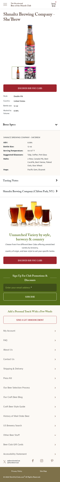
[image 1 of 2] (18, 73)
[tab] (30, 125)
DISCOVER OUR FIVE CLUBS (30, 261)
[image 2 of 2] (30, 73)
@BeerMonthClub (13, 461)
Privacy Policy (16, 471)
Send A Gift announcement (30, 320)
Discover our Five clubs (30, 88)
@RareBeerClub (13, 463)
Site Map (43, 471)
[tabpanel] (30, 152)
